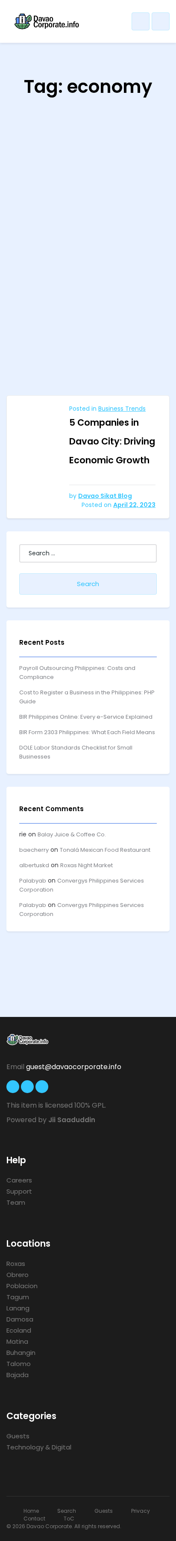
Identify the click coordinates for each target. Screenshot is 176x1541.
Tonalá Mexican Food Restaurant (105, 850)
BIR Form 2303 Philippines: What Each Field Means (87, 732)
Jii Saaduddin (71, 1119)
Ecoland (18, 1330)
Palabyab (32, 881)
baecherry (34, 850)
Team (15, 1202)
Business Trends (122, 408)
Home (31, 1510)
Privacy (140, 1510)
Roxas (15, 1263)
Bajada (17, 1374)
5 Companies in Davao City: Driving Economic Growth (112, 441)
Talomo (18, 1363)
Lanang (17, 1308)
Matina (17, 1341)
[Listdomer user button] (141, 21)
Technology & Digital (38, 1447)
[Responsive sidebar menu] (161, 21)
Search (66, 1510)
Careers (19, 1180)
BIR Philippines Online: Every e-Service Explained (86, 717)
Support (19, 1191)
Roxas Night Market (86, 865)
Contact (34, 1518)
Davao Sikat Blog (105, 496)
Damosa (19, 1319)
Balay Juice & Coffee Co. (72, 834)
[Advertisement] (88, 303)
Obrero (17, 1274)
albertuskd (34, 865)
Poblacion (22, 1285)
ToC (69, 1518)
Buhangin (20, 1352)
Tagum (17, 1296)
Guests (17, 1435)
